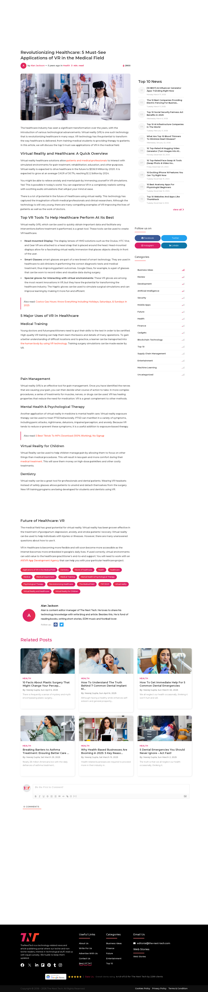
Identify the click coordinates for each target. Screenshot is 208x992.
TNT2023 (105, 584)
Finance (110, 948)
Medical (27, 577)
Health (66, 65)
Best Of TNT (85, 963)
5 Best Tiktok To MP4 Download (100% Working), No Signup (70, 435)
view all (177, 209)
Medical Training (68, 577)
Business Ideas (114, 943)
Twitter (175, 238)
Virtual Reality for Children (66, 591)
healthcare (115, 570)
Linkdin (175, 245)
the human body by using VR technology (44, 343)
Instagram (148, 245)
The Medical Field (86, 584)
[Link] (67, 796)
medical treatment (31, 461)
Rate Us (89, 976)
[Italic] (40, 796)
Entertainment (113, 958)
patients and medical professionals (87, 160)
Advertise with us (88, 953)
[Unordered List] (55, 796)
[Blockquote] (59, 796)
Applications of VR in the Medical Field (39, 570)
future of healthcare (83, 570)
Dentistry (65, 570)
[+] (75, 796)
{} (71, 796)
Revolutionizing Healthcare (61, 584)
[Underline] (44, 796)
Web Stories (139, 956)
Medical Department (45, 577)
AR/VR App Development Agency (40, 560)
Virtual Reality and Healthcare (36, 591)
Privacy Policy (159, 988)
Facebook (148, 238)
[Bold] (36, 796)
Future (109, 953)
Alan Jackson (38, 65)
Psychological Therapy (33, 584)
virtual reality (120, 584)
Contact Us (84, 958)
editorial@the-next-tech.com (153, 943)
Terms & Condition (177, 988)
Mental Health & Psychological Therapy (98, 577)
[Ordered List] (51, 796)
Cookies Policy (142, 988)
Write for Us (85, 948)
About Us (83, 943)
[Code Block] (63, 796)
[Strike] (48, 796)
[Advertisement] (104, 35)
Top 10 (109, 963)
